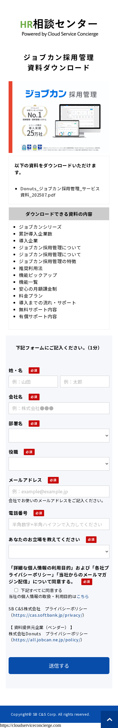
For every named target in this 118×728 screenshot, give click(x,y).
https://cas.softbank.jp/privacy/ (48, 615)
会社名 (16, 396)
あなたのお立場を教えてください (44, 539)
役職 (13, 451)
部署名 (16, 423)
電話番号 (18, 512)
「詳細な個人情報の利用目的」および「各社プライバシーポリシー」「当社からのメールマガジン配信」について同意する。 (59, 574)
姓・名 (16, 370)
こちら (82, 596)
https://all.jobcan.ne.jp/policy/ (47, 639)
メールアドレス (25, 479)
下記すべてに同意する (41, 590)
